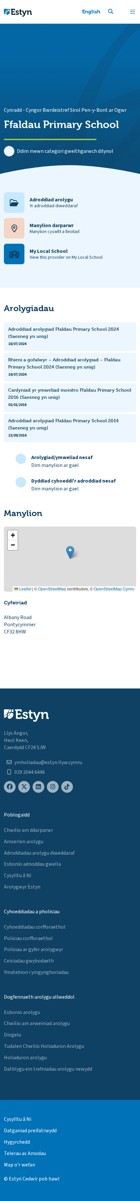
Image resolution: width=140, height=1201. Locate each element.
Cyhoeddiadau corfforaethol (34, 927)
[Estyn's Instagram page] (52, 787)
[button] (118, 12)
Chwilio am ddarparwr (28, 830)
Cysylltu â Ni (17, 875)
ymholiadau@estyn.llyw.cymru (48, 762)
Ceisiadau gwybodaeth (29, 960)
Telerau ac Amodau (25, 1153)
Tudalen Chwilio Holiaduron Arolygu (44, 1046)
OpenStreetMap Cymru (114, 588)
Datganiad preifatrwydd (30, 1130)
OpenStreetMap (52, 588)
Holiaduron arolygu (25, 1057)
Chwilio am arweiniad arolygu (37, 1023)
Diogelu (12, 1034)
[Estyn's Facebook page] (10, 787)
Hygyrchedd (17, 1142)
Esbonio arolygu (22, 1012)
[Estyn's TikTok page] (67, 787)
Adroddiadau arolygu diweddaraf (39, 853)
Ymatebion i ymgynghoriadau (36, 972)
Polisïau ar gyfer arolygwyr (33, 949)
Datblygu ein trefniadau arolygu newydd (48, 1069)
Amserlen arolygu (23, 841)
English (91, 11)
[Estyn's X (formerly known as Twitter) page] (24, 787)
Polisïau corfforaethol (28, 938)
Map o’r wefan (19, 1164)
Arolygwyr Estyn (22, 886)
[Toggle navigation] (132, 12)
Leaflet (24, 588)
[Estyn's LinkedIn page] (38, 787)
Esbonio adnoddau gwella (32, 864)
